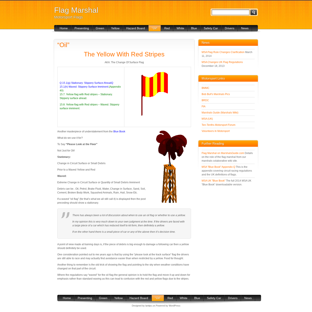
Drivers (229, 28)
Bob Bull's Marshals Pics (216, 94)
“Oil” (154, 28)
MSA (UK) (207, 118)
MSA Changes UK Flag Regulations (222, 62)
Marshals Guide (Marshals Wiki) (220, 112)
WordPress (174, 305)
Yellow (115, 28)
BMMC (205, 88)
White (180, 28)
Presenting (81, 28)
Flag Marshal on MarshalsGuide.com (223, 153)
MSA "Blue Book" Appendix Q (218, 166)
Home (64, 28)
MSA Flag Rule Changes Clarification (223, 52)
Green (100, 28)
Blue (194, 28)
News (245, 28)
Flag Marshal (76, 10)
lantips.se (150, 305)
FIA (203, 106)
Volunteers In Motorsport (216, 131)
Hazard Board (135, 28)
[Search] (253, 12)
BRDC (205, 100)
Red (167, 28)
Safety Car (211, 28)
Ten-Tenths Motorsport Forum (218, 124)
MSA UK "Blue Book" (213, 180)
